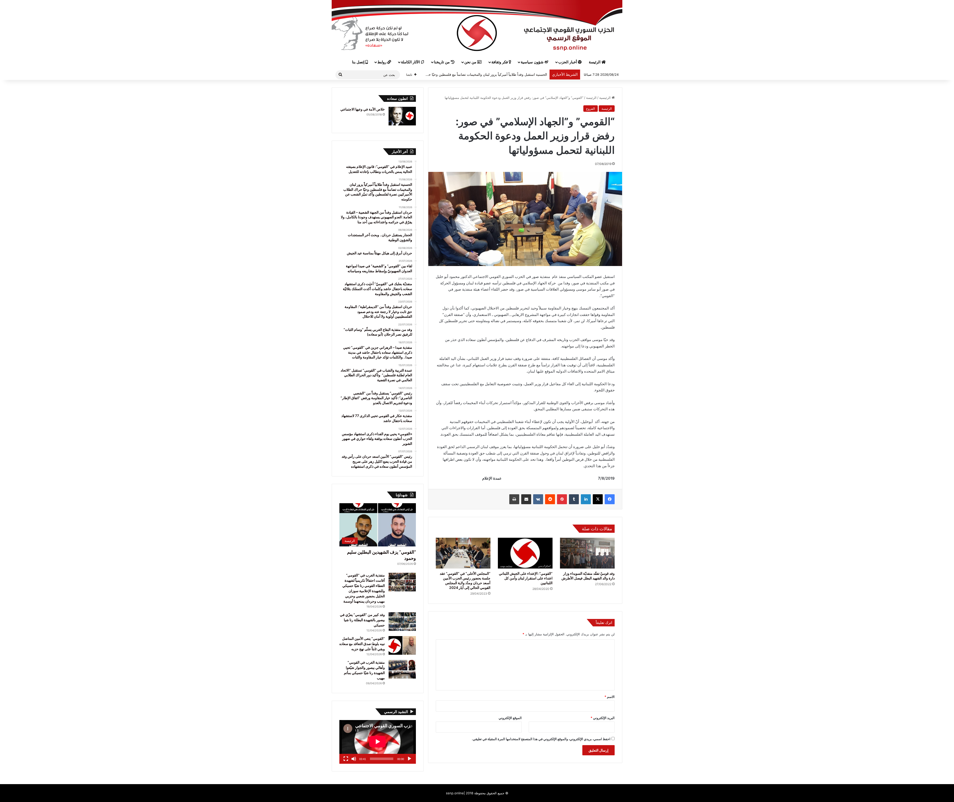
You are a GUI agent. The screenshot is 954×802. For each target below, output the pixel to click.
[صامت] (353, 758)
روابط (382, 62)
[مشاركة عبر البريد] (526, 499)
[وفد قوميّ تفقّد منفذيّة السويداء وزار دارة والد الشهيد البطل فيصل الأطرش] (587, 553)
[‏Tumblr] (574, 499)
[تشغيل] (409, 758)
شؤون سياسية (533, 62)
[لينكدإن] (586, 499)
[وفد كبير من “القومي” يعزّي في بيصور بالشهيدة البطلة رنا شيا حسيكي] (402, 621)
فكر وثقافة (500, 62)
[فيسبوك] (610, 499)
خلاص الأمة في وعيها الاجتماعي (362, 109)
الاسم (609, 697)
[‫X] (598, 499)
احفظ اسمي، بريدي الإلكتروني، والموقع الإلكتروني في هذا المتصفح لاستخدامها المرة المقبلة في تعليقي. (541, 739)
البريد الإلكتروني (603, 718)
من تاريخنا (442, 62)
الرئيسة (595, 62)
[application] (377, 742)
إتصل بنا (358, 62)
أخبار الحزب (568, 62)
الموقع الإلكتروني (510, 718)
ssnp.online (455, 793)
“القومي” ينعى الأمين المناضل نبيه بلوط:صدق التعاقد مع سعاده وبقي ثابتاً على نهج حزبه (362, 643)
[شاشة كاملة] (345, 758)
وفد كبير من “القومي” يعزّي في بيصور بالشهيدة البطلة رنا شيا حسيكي (362, 619)
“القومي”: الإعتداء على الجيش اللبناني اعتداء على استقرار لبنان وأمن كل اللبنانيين (526, 578)
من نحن (470, 62)
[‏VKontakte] (538, 499)
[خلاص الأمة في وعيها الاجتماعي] (402, 116)
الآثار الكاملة (411, 62)
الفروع (590, 109)
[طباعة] (514, 499)
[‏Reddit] (550, 499)
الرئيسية (605, 98)
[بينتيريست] (562, 499)
